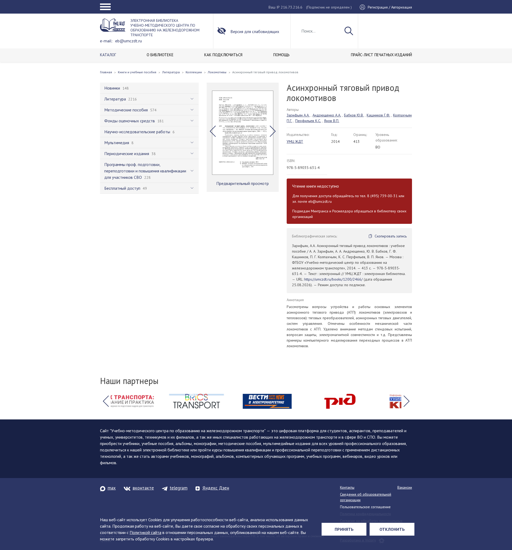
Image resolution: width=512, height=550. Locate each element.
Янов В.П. (331, 120)
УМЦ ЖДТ (295, 141)
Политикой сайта (145, 532)
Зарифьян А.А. (298, 115)
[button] (212, 131)
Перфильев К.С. (308, 120)
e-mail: (106, 40)
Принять (344, 529)
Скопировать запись (391, 236)
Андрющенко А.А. (327, 115)
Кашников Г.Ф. (378, 115)
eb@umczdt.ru (128, 40)
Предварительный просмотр (242, 183)
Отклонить (392, 529)
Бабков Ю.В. (354, 115)
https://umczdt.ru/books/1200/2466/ (333, 279)
